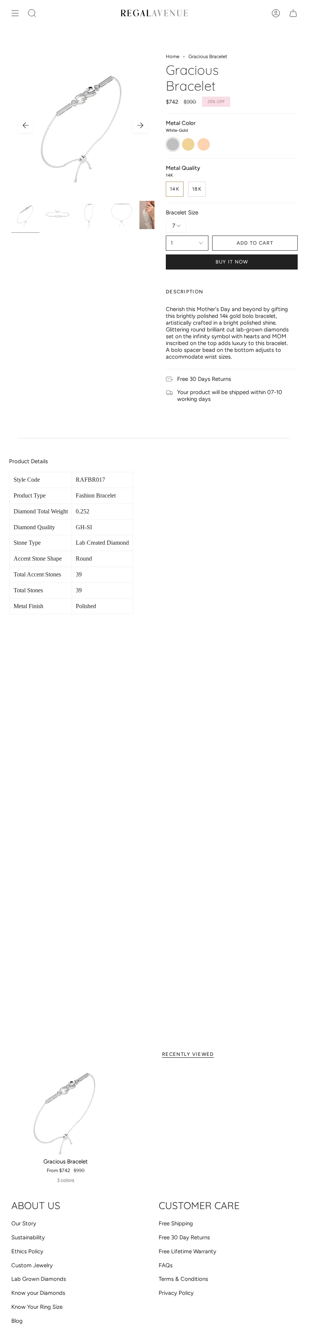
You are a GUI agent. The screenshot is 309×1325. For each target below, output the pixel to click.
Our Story (23, 1223)
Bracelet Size (182, 212)
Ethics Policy (27, 1251)
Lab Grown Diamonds (38, 1279)
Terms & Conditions (183, 1279)
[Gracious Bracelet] (65, 1110)
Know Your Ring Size (37, 1306)
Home (172, 56)
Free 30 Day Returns (184, 1237)
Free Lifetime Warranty (187, 1251)
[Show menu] (15, 13)
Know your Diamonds (38, 1293)
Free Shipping (176, 1223)
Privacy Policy (176, 1293)
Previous (25, 125)
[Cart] (293, 13)
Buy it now (232, 262)
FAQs (166, 1265)
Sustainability (28, 1237)
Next (140, 125)
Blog (17, 1320)
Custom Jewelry (32, 1265)
